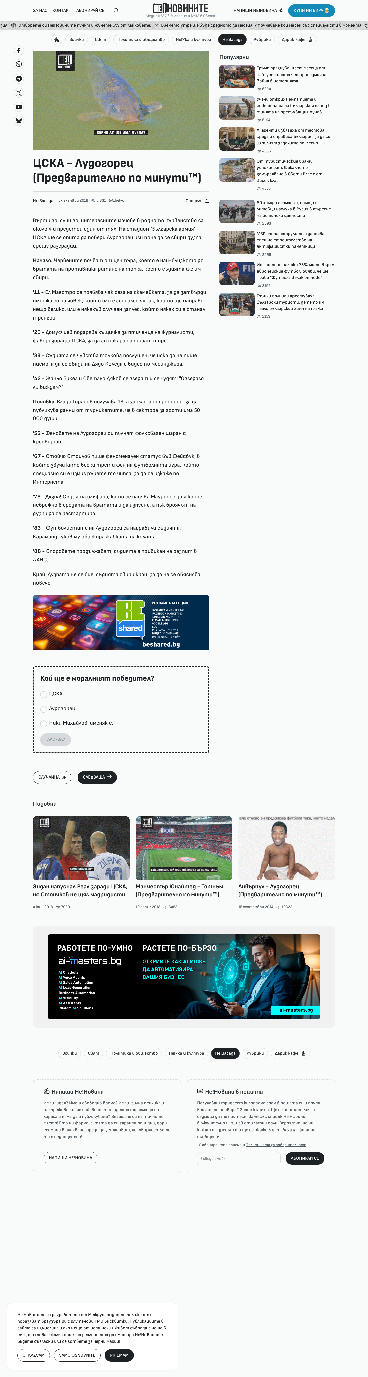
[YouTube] (19, 107)
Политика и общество (141, 39)
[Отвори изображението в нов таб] (121, 100)
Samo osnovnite (77, 1355)
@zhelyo (116, 200)
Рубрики (262, 39)
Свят (100, 39)
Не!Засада (232, 39)
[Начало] (56, 39)
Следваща (94, 777)
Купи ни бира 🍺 (311, 10)
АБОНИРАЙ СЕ (305, 1158)
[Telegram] (19, 79)
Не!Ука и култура (193, 39)
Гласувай (55, 739)
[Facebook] (19, 50)
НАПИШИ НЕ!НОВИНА (70, 1157)
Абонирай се (90, 10)
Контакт (61, 10)
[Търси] (114, 10)
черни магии (106, 1341)
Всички (76, 39)
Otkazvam (34, 1355)
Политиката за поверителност (276, 1145)
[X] (19, 93)
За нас (40, 10)
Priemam (119, 1355)
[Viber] (19, 64)
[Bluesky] (19, 121)
